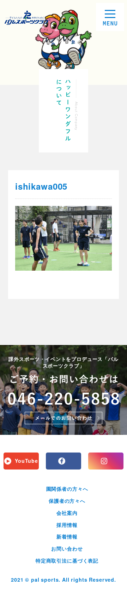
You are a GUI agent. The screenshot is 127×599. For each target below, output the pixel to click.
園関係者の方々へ (67, 488)
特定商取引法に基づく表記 (67, 560)
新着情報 (66, 536)
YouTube (26, 460)
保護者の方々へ (67, 500)
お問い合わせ (67, 548)
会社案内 (66, 512)
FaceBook (63, 461)
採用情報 (66, 524)
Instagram (105, 461)
